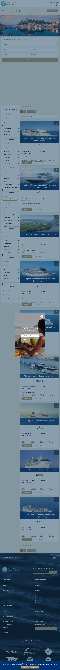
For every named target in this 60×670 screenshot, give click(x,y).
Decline (34, 667)
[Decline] (58, 665)
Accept (25, 667)
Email (22, 333)
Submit (24, 339)
